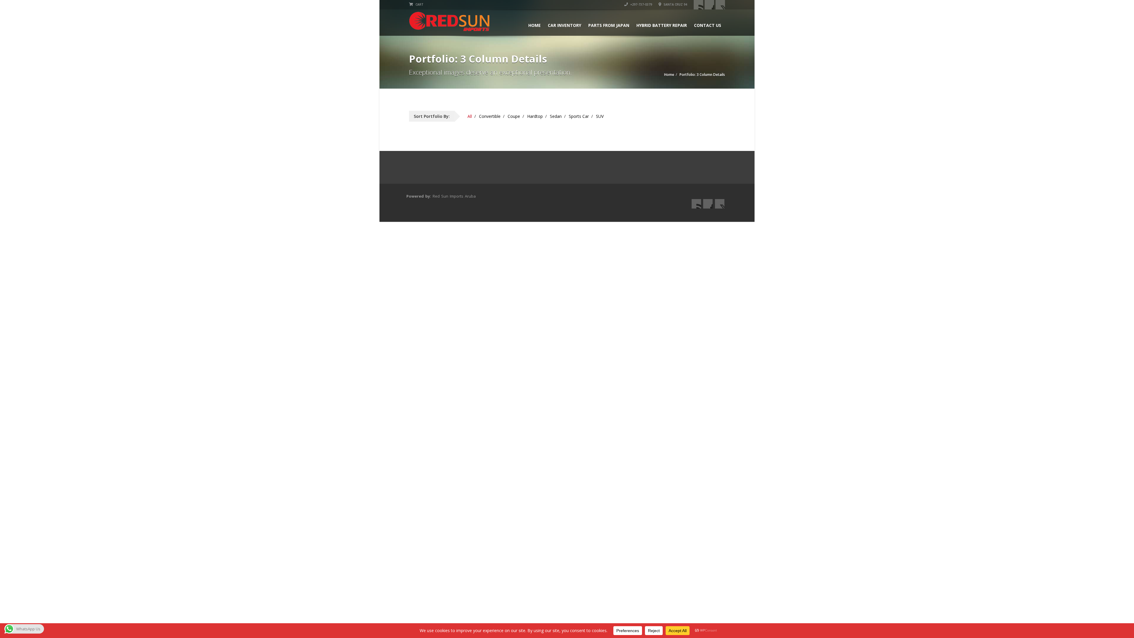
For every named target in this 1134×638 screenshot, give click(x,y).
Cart (419, 4)
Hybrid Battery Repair (661, 25)
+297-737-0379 (640, 4)
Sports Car (579, 116)
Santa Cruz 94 (675, 4)
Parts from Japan (608, 25)
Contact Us (707, 25)
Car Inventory (564, 25)
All (469, 116)
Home (534, 25)
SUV (600, 116)
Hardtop (535, 116)
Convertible (490, 116)
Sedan (556, 116)
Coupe (514, 116)
